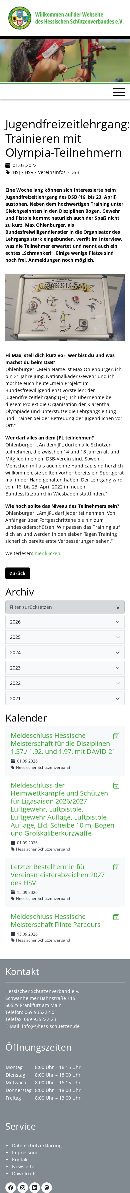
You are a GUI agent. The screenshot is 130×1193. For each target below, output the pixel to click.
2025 (15, 637)
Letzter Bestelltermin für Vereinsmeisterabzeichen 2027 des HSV (58, 874)
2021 (15, 698)
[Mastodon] (46, 1187)
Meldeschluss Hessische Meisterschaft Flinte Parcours (56, 920)
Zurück (18, 573)
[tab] (65, 622)
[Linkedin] (34, 1187)
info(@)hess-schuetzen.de (51, 1026)
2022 (15, 683)
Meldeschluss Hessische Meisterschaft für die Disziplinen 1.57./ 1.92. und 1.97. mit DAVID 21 (63, 743)
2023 (15, 668)
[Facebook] (10, 1187)
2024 (15, 652)
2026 (15, 622)
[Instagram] (22, 1187)
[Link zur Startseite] (65, 17)
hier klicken (47, 553)
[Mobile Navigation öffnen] (119, 92)
